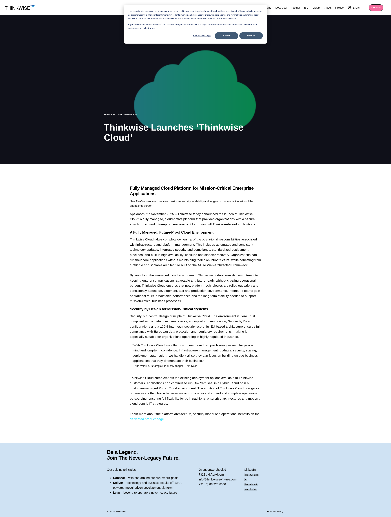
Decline (251, 35)
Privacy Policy (275, 511)
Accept (226, 35)
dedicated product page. (147, 419)
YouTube (250, 489)
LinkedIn (250, 469)
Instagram (251, 474)
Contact (376, 7)
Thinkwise (110, 114)
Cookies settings (202, 35)
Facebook (251, 484)
